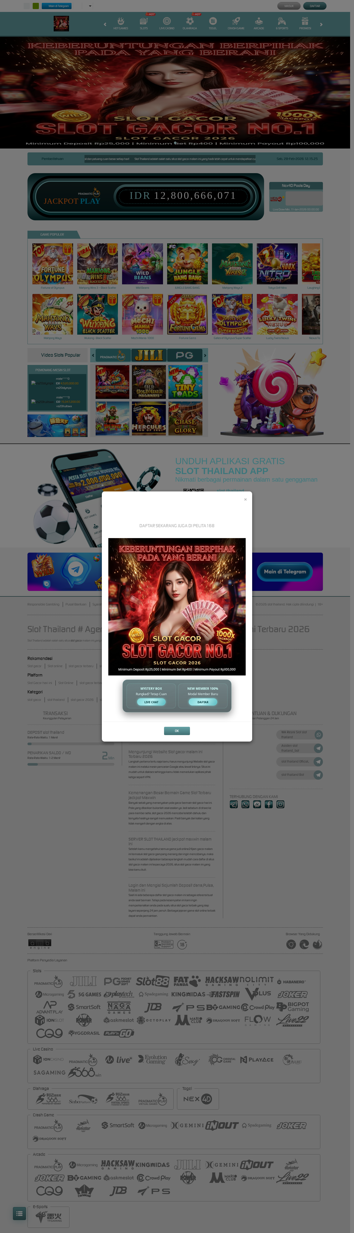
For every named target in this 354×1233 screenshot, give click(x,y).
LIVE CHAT (151, 702)
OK (177, 731)
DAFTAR (202, 702)
